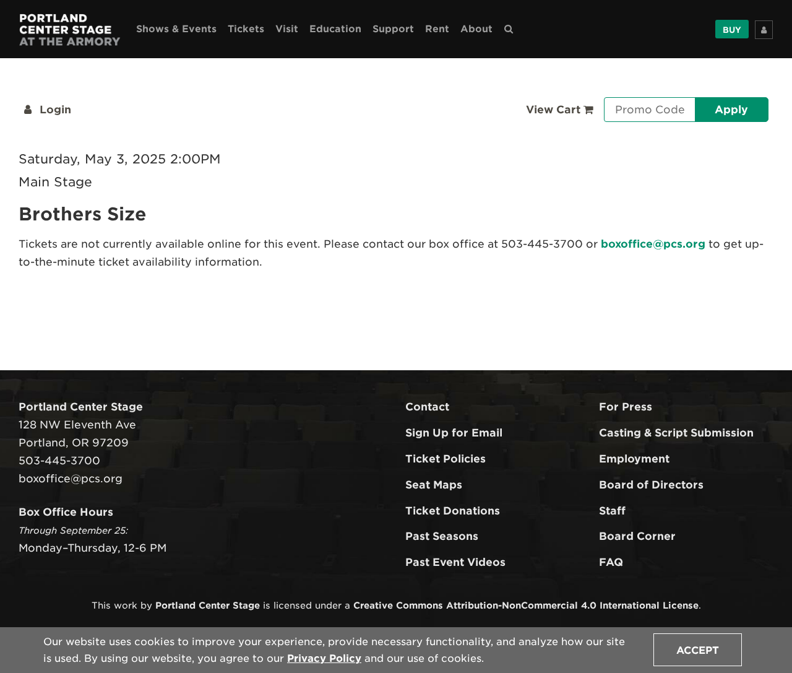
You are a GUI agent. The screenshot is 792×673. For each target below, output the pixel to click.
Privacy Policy (324, 658)
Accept (697, 650)
